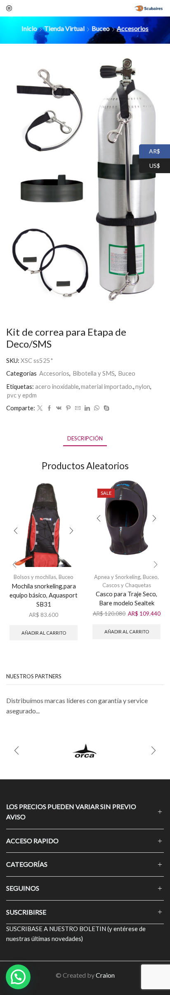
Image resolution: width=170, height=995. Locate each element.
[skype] (105, 408)
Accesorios (133, 28)
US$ (149, 164)
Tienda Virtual (64, 28)
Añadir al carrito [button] (43, 632)
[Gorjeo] (40, 408)
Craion (105, 975)
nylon (142, 386)
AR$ (149, 150)
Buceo (101, 28)
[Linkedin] (87, 408)
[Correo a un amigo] (78, 408)
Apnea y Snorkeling (117, 577)
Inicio (29, 28)
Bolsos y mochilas (35, 577)
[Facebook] (49, 408)
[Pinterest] (68, 408)
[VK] (59, 408)
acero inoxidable (57, 386)
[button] (14, 565)
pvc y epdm (22, 395)
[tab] (85, 438)
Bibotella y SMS (94, 373)
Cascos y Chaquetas (126, 585)
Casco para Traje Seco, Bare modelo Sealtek (126, 598)
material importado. (107, 386)
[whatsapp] (97, 408)
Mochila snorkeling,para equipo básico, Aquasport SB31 (43, 595)
